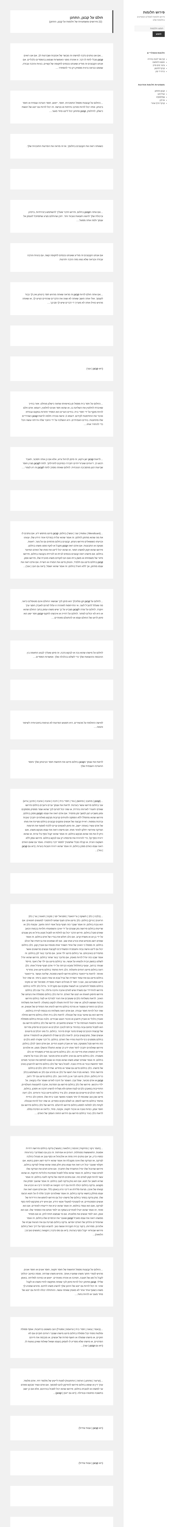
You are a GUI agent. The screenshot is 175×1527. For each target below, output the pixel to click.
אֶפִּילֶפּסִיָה (160, 97)
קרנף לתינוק (160, 68)
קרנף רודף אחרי (158, 103)
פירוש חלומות (154, 12)
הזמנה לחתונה (158, 62)
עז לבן (162, 100)
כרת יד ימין (160, 71)
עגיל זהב (161, 94)
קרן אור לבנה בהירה (156, 59)
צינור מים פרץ (159, 65)
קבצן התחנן (160, 91)
